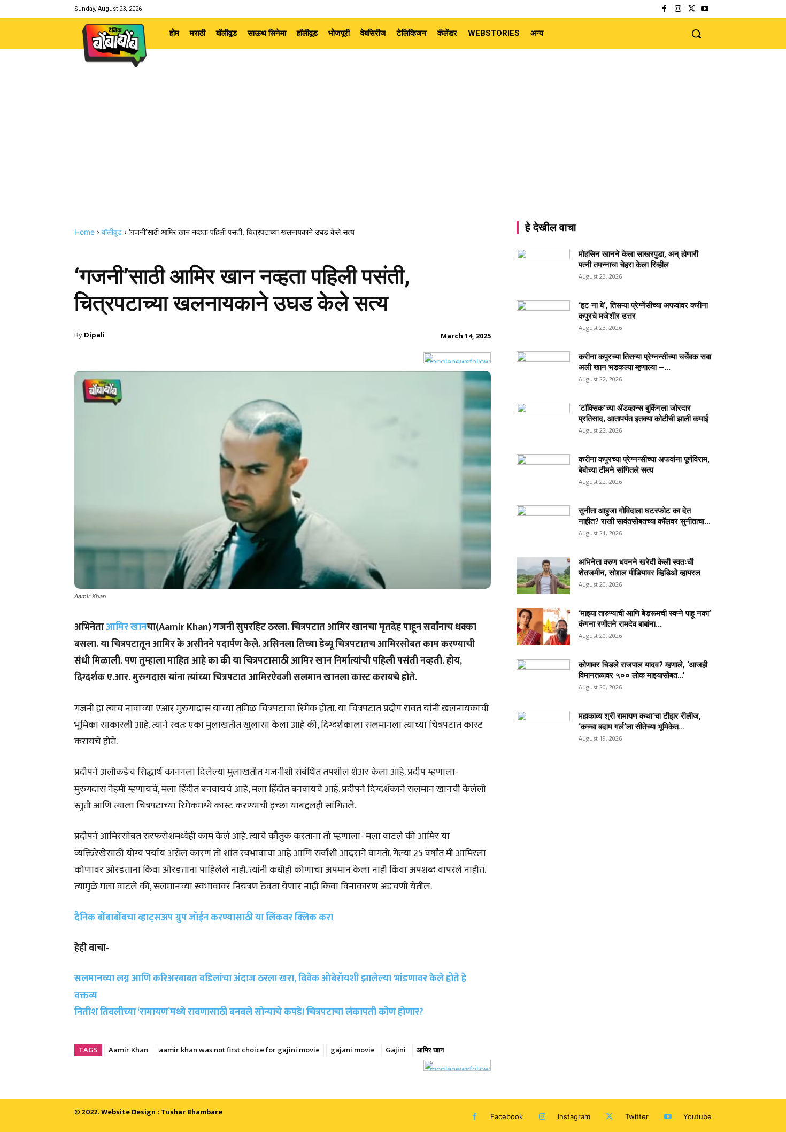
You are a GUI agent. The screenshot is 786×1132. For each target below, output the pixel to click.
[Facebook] (664, 9)
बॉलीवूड (112, 231)
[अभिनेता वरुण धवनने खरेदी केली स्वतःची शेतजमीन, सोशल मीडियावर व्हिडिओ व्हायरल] (543, 575)
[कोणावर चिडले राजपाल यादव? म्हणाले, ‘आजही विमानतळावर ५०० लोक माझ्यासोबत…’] (543, 678)
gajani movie (352, 1049)
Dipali (94, 335)
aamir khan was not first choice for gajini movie (239, 1049)
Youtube (697, 1116)
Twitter (637, 1116)
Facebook (506, 1116)
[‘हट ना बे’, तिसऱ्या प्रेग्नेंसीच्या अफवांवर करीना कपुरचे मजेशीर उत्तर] (543, 318)
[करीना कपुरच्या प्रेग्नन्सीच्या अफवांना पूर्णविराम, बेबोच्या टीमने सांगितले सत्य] (543, 472)
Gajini (396, 1049)
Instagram (574, 1116)
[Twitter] (691, 9)
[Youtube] (705, 9)
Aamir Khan (128, 1049)
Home (84, 231)
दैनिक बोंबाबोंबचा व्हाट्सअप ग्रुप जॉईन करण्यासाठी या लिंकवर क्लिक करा (203, 918)
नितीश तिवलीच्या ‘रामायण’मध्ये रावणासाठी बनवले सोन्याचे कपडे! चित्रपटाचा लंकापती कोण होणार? (248, 1012)
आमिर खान (126, 627)
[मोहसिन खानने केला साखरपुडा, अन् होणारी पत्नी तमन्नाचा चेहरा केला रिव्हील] (543, 267)
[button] (696, 33)
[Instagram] (677, 9)
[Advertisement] (393, 147)
